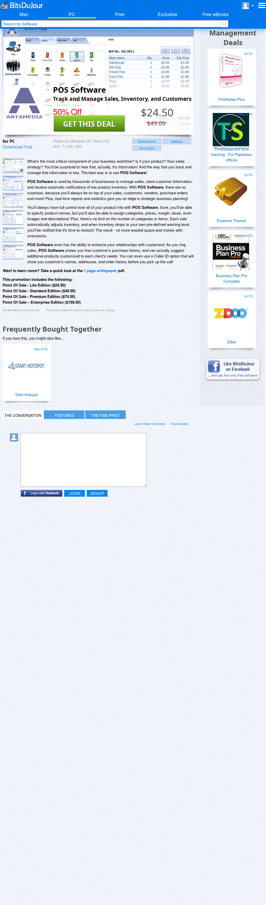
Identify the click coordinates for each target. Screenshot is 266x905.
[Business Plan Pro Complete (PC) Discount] (231, 250)
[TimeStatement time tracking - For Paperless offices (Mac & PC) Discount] (231, 129)
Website (177, 141)
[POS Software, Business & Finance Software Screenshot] (13, 217)
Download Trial (17, 147)
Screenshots (147, 141)
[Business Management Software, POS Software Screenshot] (13, 234)
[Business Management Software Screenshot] (13, 183)
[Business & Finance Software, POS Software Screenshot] (13, 252)
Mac (23, 14)
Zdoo (231, 341)
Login (74, 493)
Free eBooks (215, 14)
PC (72, 14)
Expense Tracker (231, 220)
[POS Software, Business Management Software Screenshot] (13, 200)
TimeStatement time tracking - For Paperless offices (231, 154)
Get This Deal (89, 124)
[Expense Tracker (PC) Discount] (231, 189)
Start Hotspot (26, 394)
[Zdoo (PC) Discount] (231, 311)
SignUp (97, 493)
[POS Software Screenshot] (13, 165)
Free (119, 14)
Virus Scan (147, 148)
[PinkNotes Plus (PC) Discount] (231, 68)
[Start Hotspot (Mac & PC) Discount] (26, 363)
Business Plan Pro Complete (231, 278)
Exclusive (167, 14)
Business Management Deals (232, 32)
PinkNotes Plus (231, 99)
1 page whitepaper (100, 270)
